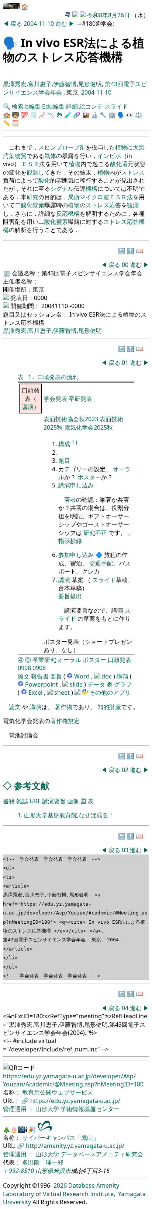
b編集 (33, 106)
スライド (116, 106)
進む (62, 24)
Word (82, 676)
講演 (28, 407)
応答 (115, 205)
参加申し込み (76, 555)
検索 (18, 106)
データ (96, 684)
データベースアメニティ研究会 (102, 1154)
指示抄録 (70, 541)
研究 (32, 197)
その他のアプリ (110, 692)
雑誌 (22, 801)
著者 (70, 500)
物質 (21, 156)
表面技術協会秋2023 (72, 419)
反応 (62, 213)
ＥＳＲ (30, 164)
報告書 (40, 676)
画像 (73, 801)
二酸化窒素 (29, 205)
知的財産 (109, 707)
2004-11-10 (39, 24)
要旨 (56, 676)
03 (126, 850)
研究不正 (95, 533)
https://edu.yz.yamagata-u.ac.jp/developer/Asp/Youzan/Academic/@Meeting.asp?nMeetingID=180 (73, 1080)
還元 (128, 164)
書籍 (9, 801)
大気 (139, 147)
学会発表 (56, 399)
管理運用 (15, 1109)
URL (35, 801)
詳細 (72, 106)
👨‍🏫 (15, 115)
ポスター (89, 477)
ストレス (133, 172)
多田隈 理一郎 (42, 1162)
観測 (32, 172)
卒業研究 (44, 660)
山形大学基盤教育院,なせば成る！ (69, 815)
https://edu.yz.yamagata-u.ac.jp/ (75, 1101)
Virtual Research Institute (78, 1194)
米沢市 (62, 1171)
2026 (60, 1185)
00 (126, 265)
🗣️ (10, 42)
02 (126, 770)
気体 (50, 156)
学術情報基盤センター (90, 1109)
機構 (91, 188)
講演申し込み (76, 485)
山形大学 (48, 1109)
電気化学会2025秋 (88, 427)
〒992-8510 (18, 1171)
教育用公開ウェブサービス (57, 1092)
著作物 (63, 707)
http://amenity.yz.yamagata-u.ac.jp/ (75, 1146)
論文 (24, 676)
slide (77, 684)
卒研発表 (80, 399)
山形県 (44, 1171)
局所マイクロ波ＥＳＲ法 (100, 197)
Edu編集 (53, 106)
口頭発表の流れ (58, 377)
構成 (64, 444)
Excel (36, 692)
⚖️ (138, 115)
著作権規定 (65, 721)
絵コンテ (91, 106)
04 (126, 1008)
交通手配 (101, 563)
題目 (64, 461)
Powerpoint (42, 684)
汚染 (9, 156)
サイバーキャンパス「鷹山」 (60, 1138)
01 (126, 363)
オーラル (69, 660)
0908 (24, 668)
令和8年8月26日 (108, 15)
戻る (17, 24)
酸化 (116, 164)
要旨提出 (70, 596)
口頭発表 (119, 660)
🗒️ (33, 115)
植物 (121, 147)
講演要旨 (54, 801)
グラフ (123, 684)
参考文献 (31, 785)
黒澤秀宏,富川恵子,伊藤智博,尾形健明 (52, 84)
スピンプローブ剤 (62, 147)
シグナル (62, 188)
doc (107, 676)
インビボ (109, 156)
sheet (62, 692)
